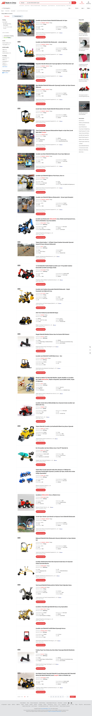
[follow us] (71, 702)
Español (31, 704)
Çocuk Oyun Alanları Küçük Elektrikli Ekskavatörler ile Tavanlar (53, 109)
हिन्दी (68, 704)
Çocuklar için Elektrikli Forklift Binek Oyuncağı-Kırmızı (50, 628)
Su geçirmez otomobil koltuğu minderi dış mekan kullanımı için (83, 66)
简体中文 (13, 704)
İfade (28, 702)
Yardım (76, 8)
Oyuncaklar (4, 22)
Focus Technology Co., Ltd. (45, 708)
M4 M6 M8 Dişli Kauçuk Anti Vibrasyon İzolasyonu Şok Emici (84, 50)
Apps (82, 8)
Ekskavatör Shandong (83, 149)
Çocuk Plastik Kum (51, 5)
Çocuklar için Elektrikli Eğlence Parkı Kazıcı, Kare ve (50, 175)
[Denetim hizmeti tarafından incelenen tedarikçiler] (8, 35)
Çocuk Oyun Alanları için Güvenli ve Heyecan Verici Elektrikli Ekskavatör (55, 516)
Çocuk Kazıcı (27, 5)
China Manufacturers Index (43, 706)
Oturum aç (88, 3)
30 (24, 696)
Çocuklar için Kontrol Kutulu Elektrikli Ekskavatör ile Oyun (51, 20)
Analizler (65, 702)
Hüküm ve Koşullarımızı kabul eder (54, 711)
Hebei (4, 59)
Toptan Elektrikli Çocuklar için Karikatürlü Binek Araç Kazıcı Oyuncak (54, 426)
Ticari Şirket (6, 44)
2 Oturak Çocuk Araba (83, 147)
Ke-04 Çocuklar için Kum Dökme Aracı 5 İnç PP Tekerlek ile (52, 448)
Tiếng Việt (81, 704)
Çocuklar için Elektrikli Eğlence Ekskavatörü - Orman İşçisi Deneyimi (54, 197)
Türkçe (76, 704)
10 (21, 696)
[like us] (68, 702)
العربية (59, 704)
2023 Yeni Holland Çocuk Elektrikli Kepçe (47, 312)
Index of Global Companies (65, 706)
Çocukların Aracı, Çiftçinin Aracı (48, 495)
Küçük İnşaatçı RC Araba (84, 131)
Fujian (4, 63)
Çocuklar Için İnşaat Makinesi (85, 135)
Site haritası (60, 702)
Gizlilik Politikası (42, 702)
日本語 (22, 704)
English (9, 704)
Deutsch (35, 704)
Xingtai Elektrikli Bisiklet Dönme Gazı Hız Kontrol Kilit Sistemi (52, 334)
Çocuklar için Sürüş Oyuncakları (7, 24)
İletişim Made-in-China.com (51, 702)
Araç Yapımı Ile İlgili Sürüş (60, 5)
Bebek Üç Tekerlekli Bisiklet (35, 5)
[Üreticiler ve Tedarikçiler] (8, 2)
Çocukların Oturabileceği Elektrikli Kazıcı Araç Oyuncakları (52, 606)
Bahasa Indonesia (87, 704)
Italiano (45, 704)
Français (26, 704)
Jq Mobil (80, 143)
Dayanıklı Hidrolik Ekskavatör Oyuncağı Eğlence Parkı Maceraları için (55, 63)
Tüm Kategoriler (6, 8)
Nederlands (64, 704)
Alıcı (69, 8)
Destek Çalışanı (44, 5)
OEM (4, 49)
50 (27, 696)
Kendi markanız (6, 53)
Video (19, 20)
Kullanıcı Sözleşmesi (34, 702)
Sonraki (72, 696)
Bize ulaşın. (6, 72)
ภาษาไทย (72, 704)
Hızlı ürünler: (21, 5)
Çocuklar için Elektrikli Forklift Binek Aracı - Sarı (49, 356)
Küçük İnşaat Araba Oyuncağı (85, 141)
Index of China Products (54, 706)
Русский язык (50, 704)
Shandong (5, 57)
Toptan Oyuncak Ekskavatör (85, 133)
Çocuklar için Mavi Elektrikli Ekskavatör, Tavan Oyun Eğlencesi (53, 154)
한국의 (55, 704)
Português (40, 704)
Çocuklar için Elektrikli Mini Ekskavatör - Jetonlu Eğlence (51, 42)
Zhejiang (4, 64)
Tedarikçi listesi (17, 16)
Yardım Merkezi (23, 702)
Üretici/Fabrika (6, 42)
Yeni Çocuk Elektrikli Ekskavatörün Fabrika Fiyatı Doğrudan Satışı (54, 585)
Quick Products (34, 706)
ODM (4, 51)
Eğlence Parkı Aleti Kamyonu (85, 139)
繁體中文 (18, 704)
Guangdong (5, 61)
